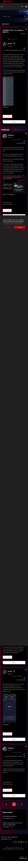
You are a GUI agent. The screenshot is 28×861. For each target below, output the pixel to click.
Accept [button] (19, 227)
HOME (9, 837)
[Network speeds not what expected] (23, 129)
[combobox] (14, 16)
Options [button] (26, 24)
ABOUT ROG (4, 837)
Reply (14, 122)
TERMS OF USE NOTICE (9, 847)
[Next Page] (21, 804)
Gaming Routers (5, 24)
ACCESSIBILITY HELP (6, 839)
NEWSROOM (14, 837)
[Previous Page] (6, 804)
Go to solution (14, 39)
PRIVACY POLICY (18, 847)
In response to (17, 139)
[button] (8, 91)
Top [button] (2, 857)
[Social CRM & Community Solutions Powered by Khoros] (23, 857)
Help (22, 6)
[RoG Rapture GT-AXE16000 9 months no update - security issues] (25, 129)
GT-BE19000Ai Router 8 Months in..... (10, 816)
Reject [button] (8, 227)
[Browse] (2, 6)
